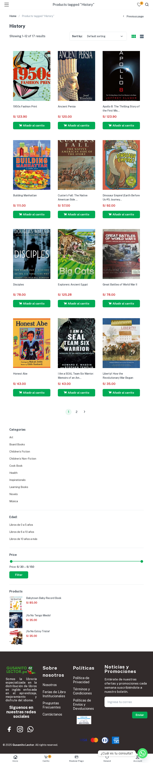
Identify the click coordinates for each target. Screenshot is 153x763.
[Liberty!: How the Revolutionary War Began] (121, 342)
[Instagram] (20, 729)
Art (11, 437)
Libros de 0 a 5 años (21, 524)
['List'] (141, 36)
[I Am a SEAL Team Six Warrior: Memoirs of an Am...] (76, 342)
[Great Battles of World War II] (121, 253)
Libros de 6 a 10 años (21, 531)
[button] (31, 125)
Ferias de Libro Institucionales (54, 694)
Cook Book (16, 465)
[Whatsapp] (30, 729)
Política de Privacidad (81, 680)
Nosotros (50, 685)
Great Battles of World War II (120, 284)
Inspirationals (17, 479)
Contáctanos (52, 714)
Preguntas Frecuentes (52, 705)
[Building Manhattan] (31, 164)
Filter (18, 574)
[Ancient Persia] (76, 75)
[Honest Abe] (31, 342)
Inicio (15, 761)
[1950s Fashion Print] (31, 75)
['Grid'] (133, 36)
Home (12, 16)
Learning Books (18, 487)
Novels (13, 494)
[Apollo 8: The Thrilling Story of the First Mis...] (121, 75)
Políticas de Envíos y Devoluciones (83, 704)
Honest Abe (20, 373)
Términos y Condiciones (82, 691)
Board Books (17, 444)
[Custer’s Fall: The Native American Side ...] (76, 164)
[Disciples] (31, 253)
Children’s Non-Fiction (22, 458)
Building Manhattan (25, 195)
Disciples (18, 284)
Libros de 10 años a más (23, 539)
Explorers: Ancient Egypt (73, 284)
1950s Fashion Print (25, 106)
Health (13, 472)
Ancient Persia (67, 106)
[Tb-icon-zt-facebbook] (9, 729)
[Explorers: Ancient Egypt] (76, 253)
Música (13, 501)
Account (137, 761)
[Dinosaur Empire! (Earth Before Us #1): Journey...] (121, 164)
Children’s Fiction (19, 451)
